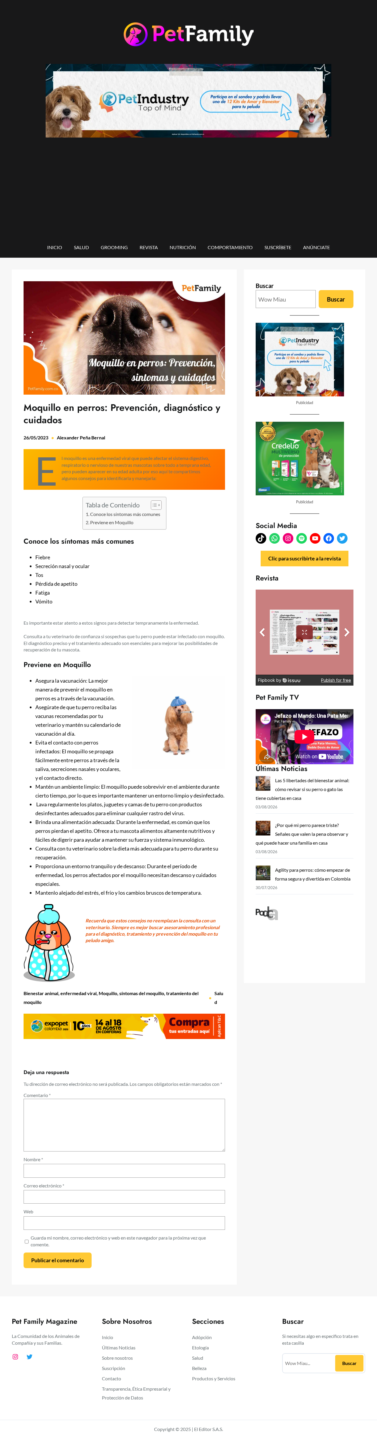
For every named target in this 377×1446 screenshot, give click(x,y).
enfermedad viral (78, 993)
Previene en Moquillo (111, 522)
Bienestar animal (41, 993)
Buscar (265, 285)
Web (28, 1211)
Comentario (37, 1095)
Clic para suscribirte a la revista (304, 558)
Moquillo (108, 993)
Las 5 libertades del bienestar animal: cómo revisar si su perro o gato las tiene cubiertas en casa (302, 789)
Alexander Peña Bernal (81, 437)
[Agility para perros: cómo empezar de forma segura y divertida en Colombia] (263, 874)
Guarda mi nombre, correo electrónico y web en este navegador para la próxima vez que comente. (118, 1241)
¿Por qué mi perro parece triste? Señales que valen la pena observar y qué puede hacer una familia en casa (302, 834)
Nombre (33, 1159)
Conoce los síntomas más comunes (125, 514)
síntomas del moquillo (141, 993)
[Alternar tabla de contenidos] (153, 505)
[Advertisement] (188, 194)
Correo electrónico (44, 1185)
